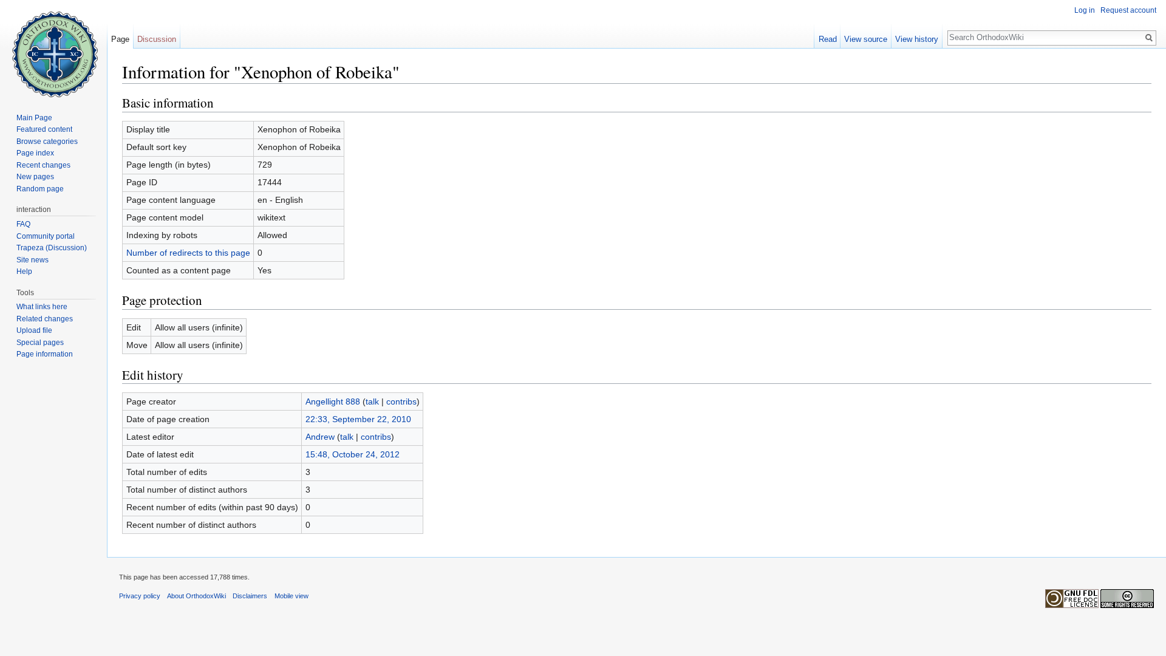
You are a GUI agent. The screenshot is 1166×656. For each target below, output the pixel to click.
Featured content (44, 129)
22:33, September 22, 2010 (358, 419)
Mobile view (291, 596)
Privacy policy (139, 596)
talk (372, 401)
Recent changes (43, 165)
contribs (401, 401)
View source (865, 39)
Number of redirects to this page (188, 253)
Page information (44, 354)
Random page (40, 189)
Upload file (34, 330)
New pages (35, 177)
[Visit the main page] (53, 48)
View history (916, 39)
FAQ (23, 224)
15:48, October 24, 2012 (352, 454)
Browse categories (47, 141)
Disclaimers (250, 596)
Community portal (45, 236)
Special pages (40, 342)
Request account (1128, 10)
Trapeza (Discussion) (51, 248)
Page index (35, 153)
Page (120, 39)
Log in (1084, 10)
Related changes (44, 319)
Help (24, 271)
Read (828, 39)
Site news (32, 260)
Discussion (156, 39)
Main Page (34, 118)
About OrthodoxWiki (196, 596)
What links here (41, 306)
